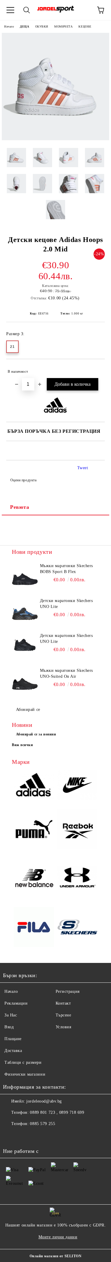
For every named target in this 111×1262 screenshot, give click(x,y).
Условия (63, 1027)
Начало (9, 26)
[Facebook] (10, 1135)
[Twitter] (23, 1135)
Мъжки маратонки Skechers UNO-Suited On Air (66, 673)
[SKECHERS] (77, 927)
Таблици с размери (23, 1062)
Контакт (63, 1003)
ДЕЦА (24, 26)
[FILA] (34, 928)
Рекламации (16, 1003)
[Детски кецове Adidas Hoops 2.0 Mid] (55, 139)
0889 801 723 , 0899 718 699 (57, 1112)
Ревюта (19, 507)
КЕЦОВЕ (84, 26)
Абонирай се (28, 709)
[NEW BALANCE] (34, 879)
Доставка (13, 1050)
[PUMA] (34, 830)
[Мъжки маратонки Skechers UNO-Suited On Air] (25, 681)
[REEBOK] (77, 830)
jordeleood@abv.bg (44, 1101)
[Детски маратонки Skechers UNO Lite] (25, 611)
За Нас (10, 1015)
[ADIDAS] (34, 786)
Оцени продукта (23, 480)
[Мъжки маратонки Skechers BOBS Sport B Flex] (25, 576)
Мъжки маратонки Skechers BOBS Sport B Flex (66, 569)
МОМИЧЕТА (63, 26)
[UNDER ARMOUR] (77, 879)
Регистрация (68, 991)
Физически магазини (24, 1074)
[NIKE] (77, 786)
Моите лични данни (58, 1237)
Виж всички (22, 745)
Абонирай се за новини (36, 734)
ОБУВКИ (41, 26)
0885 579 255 (42, 1123)
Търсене (63, 1015)
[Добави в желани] (96, 368)
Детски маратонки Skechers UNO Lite (66, 603)
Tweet (82, 468)
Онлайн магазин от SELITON (56, 1256)
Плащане (13, 1039)
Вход (9, 1027)
